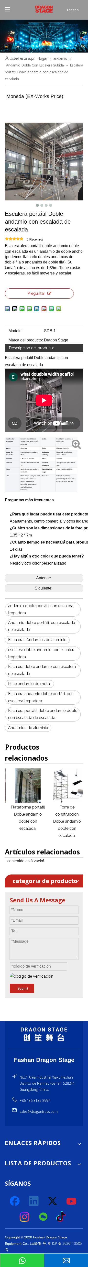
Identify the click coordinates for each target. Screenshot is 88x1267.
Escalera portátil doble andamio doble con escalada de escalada (42, 714)
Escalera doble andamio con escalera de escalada (42, 670)
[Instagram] (25, 1217)
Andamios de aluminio (28, 727)
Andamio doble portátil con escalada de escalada (41, 626)
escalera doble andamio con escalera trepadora (42, 653)
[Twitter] (53, 1201)
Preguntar (36, 293)
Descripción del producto (32, 348)
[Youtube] (71, 1201)
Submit (22, 988)
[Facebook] (15, 1201)
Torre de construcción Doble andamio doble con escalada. (63, 821)
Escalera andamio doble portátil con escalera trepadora (41, 697)
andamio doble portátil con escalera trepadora (40, 609)
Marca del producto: (26, 340)
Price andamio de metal (29, 683)
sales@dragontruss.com (39, 1111)
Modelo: (15, 331)
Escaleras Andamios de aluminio (37, 639)
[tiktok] (62, 1217)
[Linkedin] (34, 1201)
